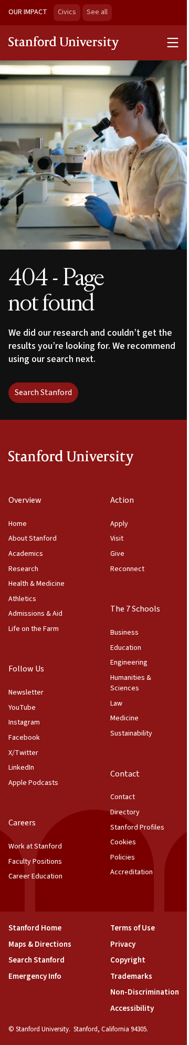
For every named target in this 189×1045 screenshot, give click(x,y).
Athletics (22, 599)
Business (124, 632)
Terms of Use (132, 928)
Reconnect (127, 569)
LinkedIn (21, 767)
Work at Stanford (35, 846)
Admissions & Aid (35, 613)
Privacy (122, 944)
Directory (125, 812)
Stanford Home (34, 928)
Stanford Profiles (137, 827)
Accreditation (131, 872)
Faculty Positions (35, 861)
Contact (122, 797)
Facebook (24, 737)
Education (125, 648)
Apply (119, 524)
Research (23, 569)
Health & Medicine (36, 583)
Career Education (35, 876)
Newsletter (26, 692)
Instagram (24, 722)
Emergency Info (34, 976)
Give (117, 554)
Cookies (123, 842)
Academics (25, 554)
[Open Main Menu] (173, 43)
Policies (122, 857)
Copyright (127, 960)
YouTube (22, 707)
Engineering (129, 662)
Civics (67, 12)
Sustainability (131, 733)
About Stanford (32, 538)
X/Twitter (23, 753)
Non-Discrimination (144, 992)
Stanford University (64, 42)
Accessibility (132, 1008)
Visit (116, 538)
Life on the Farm (33, 629)
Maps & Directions (39, 944)
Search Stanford (43, 392)
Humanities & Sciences (130, 683)
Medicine (124, 718)
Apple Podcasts (33, 783)
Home (17, 524)
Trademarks (131, 976)
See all (99, 11)
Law (116, 703)
